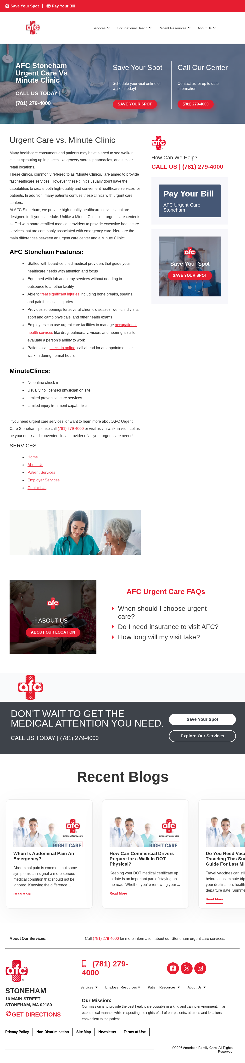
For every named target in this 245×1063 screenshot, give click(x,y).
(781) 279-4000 (33, 103)
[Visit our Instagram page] (200, 968)
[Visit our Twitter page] (187, 968)
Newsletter (107, 1032)
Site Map (83, 1032)
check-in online (62, 348)
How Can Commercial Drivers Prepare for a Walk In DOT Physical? (142, 859)
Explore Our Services (202, 736)
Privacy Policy (17, 1032)
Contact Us (37, 488)
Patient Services (41, 472)
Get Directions (36, 1014)
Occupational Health (132, 28)
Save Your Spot (24, 6)
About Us (205, 28)
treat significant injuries (60, 294)
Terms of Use (135, 1032)
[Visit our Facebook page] (173, 968)
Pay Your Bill (63, 6)
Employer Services (44, 480)
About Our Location (53, 632)
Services (99, 28)
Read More (22, 894)
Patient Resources (172, 28)
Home (33, 457)
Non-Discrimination (52, 1032)
